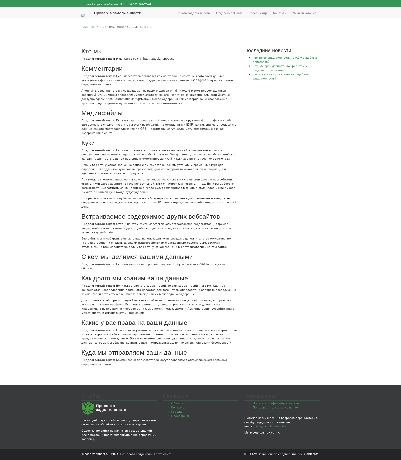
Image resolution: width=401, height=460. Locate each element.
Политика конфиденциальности (276, 403)
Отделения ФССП (229, 13)
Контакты (280, 13)
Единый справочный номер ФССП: (117, 4)
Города (176, 411)
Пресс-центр (258, 13)
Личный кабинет (304, 13)
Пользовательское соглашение (275, 407)
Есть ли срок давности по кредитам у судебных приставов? (280, 68)
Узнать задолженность (193, 13)
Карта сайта (163, 454)
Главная (87, 26)
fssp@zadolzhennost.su (271, 426)
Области (177, 403)
